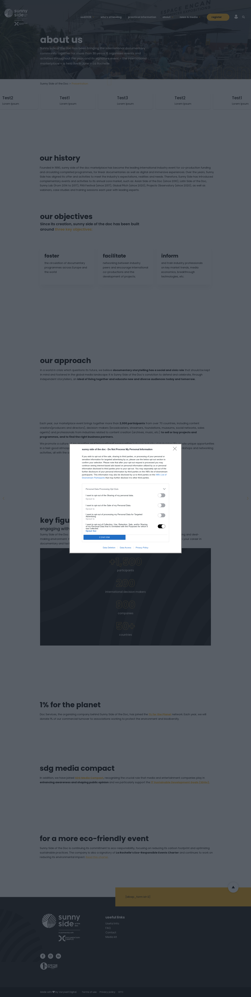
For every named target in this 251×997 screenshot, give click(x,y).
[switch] (161, 495)
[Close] (176, 449)
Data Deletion (109, 547)
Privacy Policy (142, 547)
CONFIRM (104, 537)
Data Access (125, 547)
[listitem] (125, 488)
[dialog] (125, 498)
